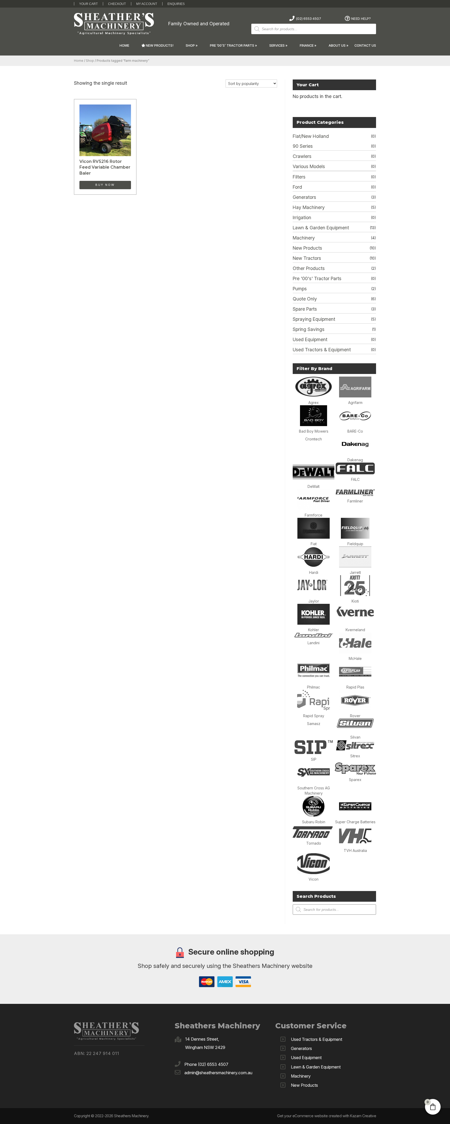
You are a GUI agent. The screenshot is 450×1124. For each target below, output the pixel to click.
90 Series (303, 146)
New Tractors (307, 258)
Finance (307, 45)
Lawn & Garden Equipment (321, 227)
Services (277, 45)
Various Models (309, 166)
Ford (297, 187)
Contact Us (365, 45)
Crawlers (302, 156)
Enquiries (176, 3)
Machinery (304, 238)
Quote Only (305, 299)
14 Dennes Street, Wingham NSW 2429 (205, 1043)
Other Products (309, 268)
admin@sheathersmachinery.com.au (218, 1072)
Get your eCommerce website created (309, 1116)
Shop (190, 45)
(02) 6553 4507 (308, 18)
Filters (299, 177)
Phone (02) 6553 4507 (206, 1064)
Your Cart (88, 3)
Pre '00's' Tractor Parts (317, 278)
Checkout (117, 3)
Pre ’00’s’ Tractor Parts (232, 45)
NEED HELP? (361, 18)
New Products (307, 248)
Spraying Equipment (314, 319)
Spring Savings (308, 329)
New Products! (159, 45)
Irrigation (302, 217)
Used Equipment (310, 339)
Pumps (300, 288)
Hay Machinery (309, 207)
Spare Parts (305, 309)
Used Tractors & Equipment (322, 349)
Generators (304, 197)
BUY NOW (105, 185)
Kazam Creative (363, 1116)
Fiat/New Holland (311, 136)
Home (124, 45)
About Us (337, 45)
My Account (146, 3)
